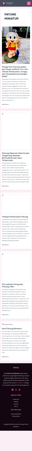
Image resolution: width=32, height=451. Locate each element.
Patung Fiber (16, 416)
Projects (16, 401)
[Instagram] (12, 390)
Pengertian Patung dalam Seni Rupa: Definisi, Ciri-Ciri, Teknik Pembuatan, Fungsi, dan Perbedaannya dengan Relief (15, 72)
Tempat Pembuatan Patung (15, 217)
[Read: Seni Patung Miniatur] (7, 324)
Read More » (5, 104)
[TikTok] (19, 390)
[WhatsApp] (16, 390)
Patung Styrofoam (16, 414)
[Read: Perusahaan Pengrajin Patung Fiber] (16, 267)
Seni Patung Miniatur (12, 328)
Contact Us (16, 399)
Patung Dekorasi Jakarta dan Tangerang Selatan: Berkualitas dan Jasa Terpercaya (15, 156)
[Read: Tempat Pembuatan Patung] (16, 204)
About (16, 406)
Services (16, 404)
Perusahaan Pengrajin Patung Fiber (12, 285)
